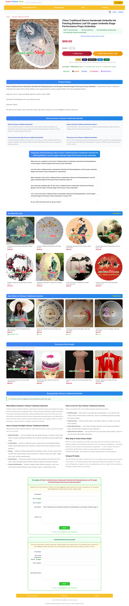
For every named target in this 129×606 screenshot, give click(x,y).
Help (96, 596)
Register (121, 12)
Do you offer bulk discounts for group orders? (64, 202)
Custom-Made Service (29, 7)
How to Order (32, 596)
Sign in (115, 12)
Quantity (65, 48)
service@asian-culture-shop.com (68, 532)
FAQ (83, 7)
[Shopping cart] (109, 11)
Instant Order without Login (108, 53)
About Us (64, 596)
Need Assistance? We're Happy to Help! (92, 36)
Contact (104, 7)
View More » (117, 213)
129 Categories (59, 7)
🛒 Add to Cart (77, 53)
